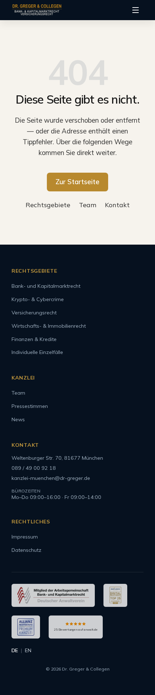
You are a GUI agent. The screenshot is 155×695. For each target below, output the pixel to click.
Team (87, 205)
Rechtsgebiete (48, 205)
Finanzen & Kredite (34, 339)
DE (15, 650)
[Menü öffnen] (135, 10)
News (18, 419)
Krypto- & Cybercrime (38, 299)
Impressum (25, 536)
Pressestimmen (30, 406)
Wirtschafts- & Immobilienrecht (49, 326)
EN (28, 650)
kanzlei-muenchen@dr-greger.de (51, 478)
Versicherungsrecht (34, 312)
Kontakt (117, 205)
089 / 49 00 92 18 (34, 468)
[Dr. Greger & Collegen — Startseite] (37, 10)
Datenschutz (26, 550)
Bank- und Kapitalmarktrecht (46, 286)
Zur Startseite (77, 181)
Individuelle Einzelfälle (37, 352)
